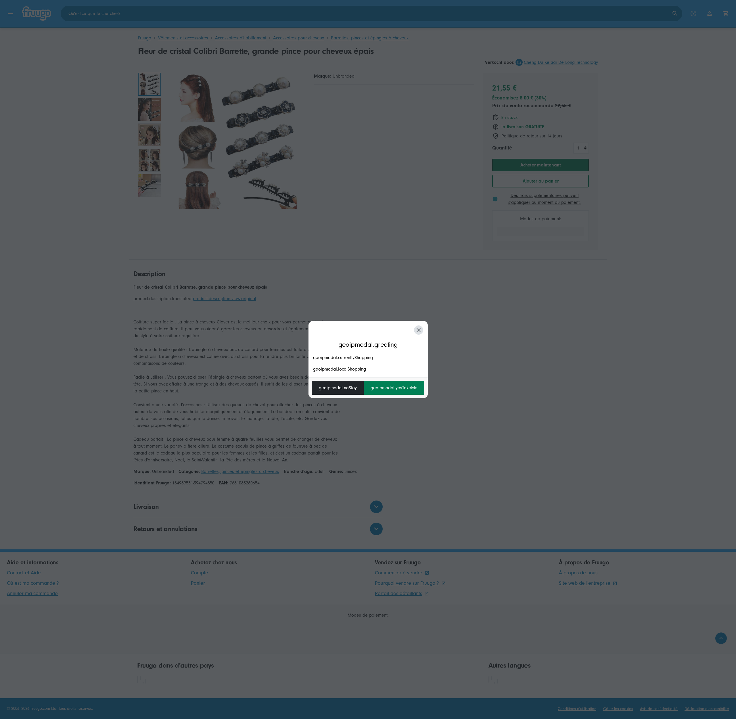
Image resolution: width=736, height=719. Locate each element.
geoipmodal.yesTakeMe (394, 387)
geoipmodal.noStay (338, 387)
